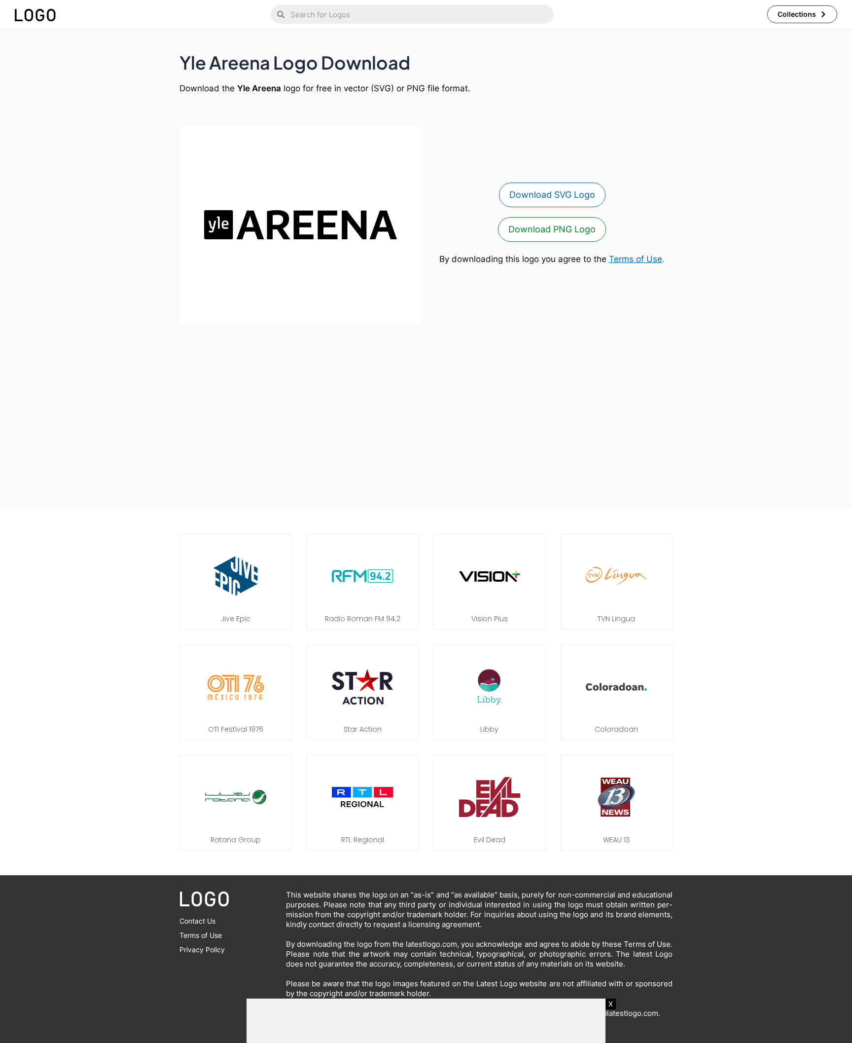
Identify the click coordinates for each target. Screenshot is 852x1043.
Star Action (363, 729)
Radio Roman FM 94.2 (362, 619)
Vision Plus (489, 619)
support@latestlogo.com (615, 1013)
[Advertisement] (426, 411)
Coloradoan (616, 729)
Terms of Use (635, 259)
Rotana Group (236, 840)
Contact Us (197, 921)
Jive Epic (235, 619)
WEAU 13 (616, 840)
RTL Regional (362, 840)
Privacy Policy (202, 949)
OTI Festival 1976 (235, 729)
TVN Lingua (616, 619)
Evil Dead (489, 840)
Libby (489, 729)
